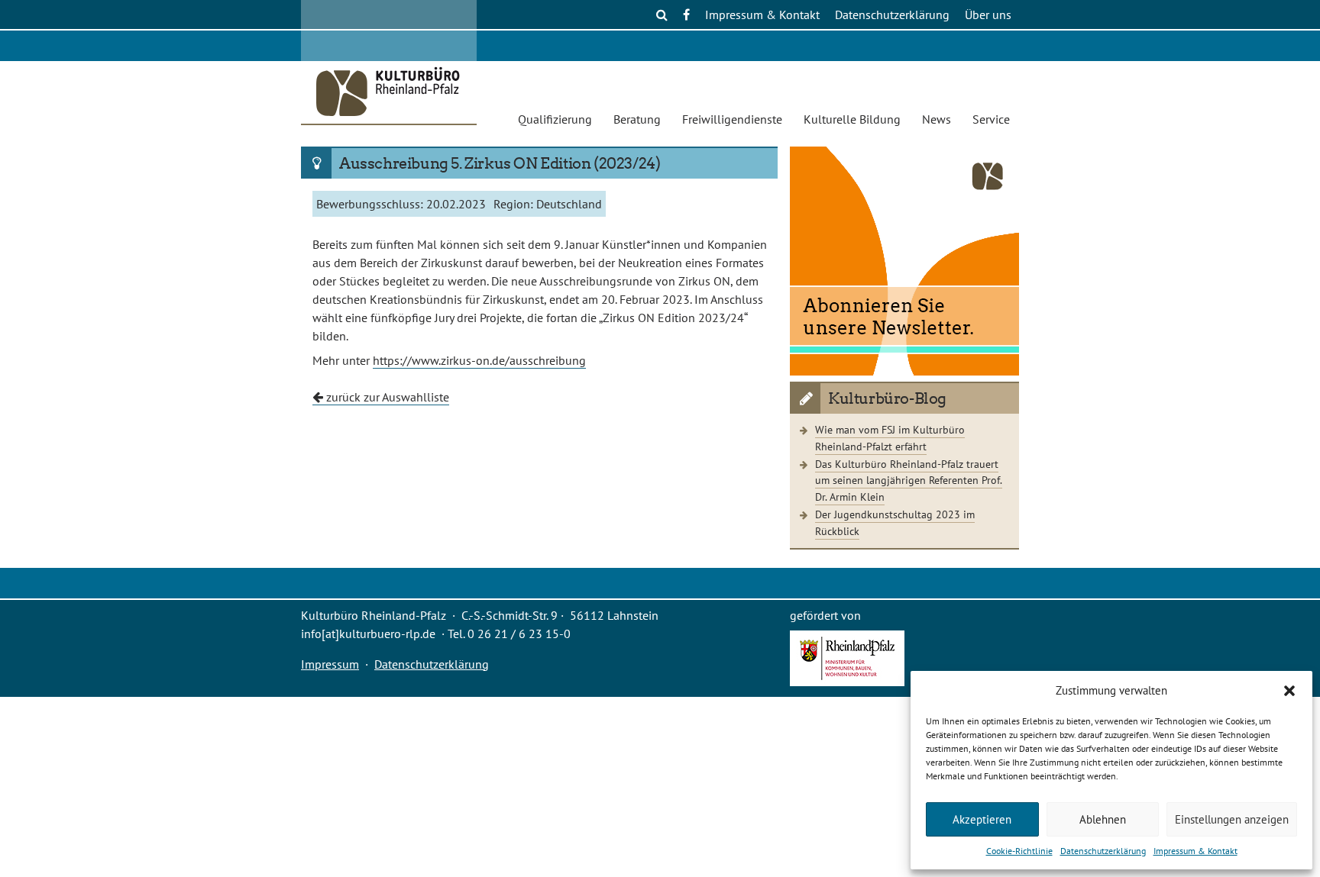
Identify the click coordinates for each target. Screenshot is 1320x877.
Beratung (637, 119)
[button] (1289, 690)
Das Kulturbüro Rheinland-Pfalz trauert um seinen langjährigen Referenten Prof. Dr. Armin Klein (908, 480)
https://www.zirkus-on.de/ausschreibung (479, 360)
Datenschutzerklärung (1103, 850)
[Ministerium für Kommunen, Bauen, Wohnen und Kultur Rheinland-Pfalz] (847, 681)
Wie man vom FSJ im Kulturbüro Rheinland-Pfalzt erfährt (890, 437)
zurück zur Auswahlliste (386, 397)
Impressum (330, 664)
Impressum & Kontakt (1195, 850)
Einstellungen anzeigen (1232, 819)
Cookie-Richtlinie (1019, 850)
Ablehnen (1102, 819)
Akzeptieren (982, 819)
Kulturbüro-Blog (887, 398)
